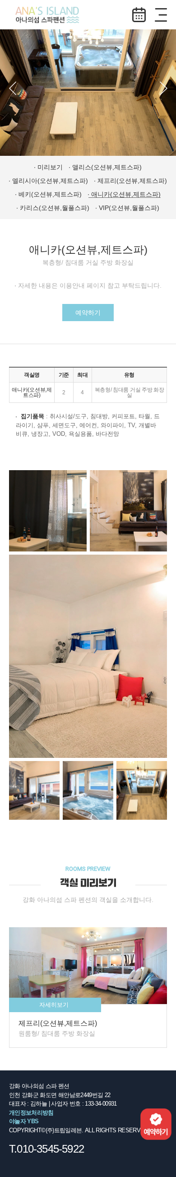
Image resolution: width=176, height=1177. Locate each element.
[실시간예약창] (156, 1123)
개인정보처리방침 (31, 1112)
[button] (12, 88)
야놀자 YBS (23, 1121)
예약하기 (139, 14)
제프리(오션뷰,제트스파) (132, 180)
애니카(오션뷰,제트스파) (126, 194)
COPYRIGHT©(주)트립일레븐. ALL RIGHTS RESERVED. (79, 1130)
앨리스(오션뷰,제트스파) (107, 167)
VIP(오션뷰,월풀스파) (129, 207)
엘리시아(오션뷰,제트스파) (50, 180)
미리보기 (50, 167)
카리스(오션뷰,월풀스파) (54, 207)
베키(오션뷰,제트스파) (50, 194)
